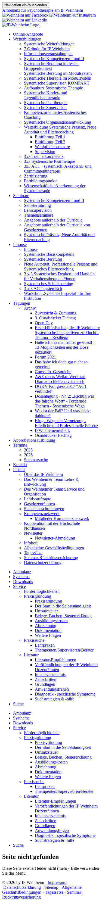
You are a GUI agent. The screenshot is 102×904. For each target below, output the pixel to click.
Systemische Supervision (45, 107)
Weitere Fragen (48, 635)
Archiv (30, 308)
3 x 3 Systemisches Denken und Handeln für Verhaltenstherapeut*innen (59, 276)
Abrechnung (45, 625)
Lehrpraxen (45, 645)
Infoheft (31, 543)
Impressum (57, 882)
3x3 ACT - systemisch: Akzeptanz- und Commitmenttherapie (58, 168)
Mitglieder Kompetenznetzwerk (62, 518)
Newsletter (33, 533)
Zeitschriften (45, 679)
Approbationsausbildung (34, 440)
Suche (18, 704)
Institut (19, 469)
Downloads (23, 581)
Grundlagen (45, 684)
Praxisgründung (37, 596)
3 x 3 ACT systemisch (43, 288)
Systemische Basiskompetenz (49, 254)
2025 (28, 450)
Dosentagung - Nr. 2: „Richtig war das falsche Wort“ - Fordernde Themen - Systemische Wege (64, 401)
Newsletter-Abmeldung (55, 538)
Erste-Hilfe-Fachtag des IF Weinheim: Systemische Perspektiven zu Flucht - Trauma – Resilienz (67, 332)
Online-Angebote (28, 34)
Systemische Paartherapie (45, 102)
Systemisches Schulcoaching (48, 283)
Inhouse (20, 244)
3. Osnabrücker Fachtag (55, 318)
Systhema (21, 576)
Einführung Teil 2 (50, 141)
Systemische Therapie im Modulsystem (57, 78)
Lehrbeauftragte (37, 499)
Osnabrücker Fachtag (53, 435)
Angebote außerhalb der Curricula (53, 220)
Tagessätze (33, 552)
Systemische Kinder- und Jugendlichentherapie (45, 95)
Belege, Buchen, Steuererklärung (63, 615)
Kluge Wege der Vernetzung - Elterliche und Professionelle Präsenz (66, 423)
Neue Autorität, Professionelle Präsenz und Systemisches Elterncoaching (60, 266)
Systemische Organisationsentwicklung (57, 122)
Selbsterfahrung (37, 205)
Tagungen (21, 303)
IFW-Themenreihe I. (52, 430)
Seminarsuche (36, 459)
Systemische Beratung (43, 259)
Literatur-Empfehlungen (55, 659)
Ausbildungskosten (51, 620)
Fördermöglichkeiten (42, 591)
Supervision (45, 151)
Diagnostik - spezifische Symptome (65, 694)
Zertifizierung (35, 176)
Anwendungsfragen (52, 689)
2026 (28, 455)
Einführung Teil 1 (50, 137)
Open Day (44, 322)
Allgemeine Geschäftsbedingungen (54, 547)
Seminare (21, 195)
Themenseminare (38, 215)
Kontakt (20, 464)
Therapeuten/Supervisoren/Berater (64, 650)
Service (19, 586)
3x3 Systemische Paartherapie (49, 161)
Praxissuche (34, 640)
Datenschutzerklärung (42, 562)
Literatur (31, 655)
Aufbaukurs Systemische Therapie (53, 88)
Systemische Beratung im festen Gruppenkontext (51, 66)
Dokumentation (48, 630)
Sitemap (51, 887)
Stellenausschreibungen (44, 508)
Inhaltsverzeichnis (50, 674)
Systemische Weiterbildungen (49, 44)
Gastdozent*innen (39, 503)
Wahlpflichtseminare (52, 146)
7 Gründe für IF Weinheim (47, 48)
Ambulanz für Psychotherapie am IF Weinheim (42, 10)
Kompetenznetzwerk (42, 513)
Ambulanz (22, 571)
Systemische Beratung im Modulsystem (58, 73)
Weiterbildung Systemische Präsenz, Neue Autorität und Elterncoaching (60, 129)
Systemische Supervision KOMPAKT (56, 83)
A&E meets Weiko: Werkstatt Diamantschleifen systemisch (60, 379)
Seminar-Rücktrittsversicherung (51, 557)
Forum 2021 (45, 357)
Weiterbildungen (27, 39)
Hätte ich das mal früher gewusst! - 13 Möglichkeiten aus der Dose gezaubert (65, 347)
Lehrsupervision (38, 210)
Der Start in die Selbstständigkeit (63, 606)
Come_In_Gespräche (53, 371)
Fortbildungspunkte (40, 181)
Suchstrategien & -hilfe (54, 699)
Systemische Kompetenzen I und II (54, 58)
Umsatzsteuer (46, 611)
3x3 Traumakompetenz (43, 156)
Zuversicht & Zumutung (55, 313)
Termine (20, 445)
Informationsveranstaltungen (48, 53)
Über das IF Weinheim (43, 474)
